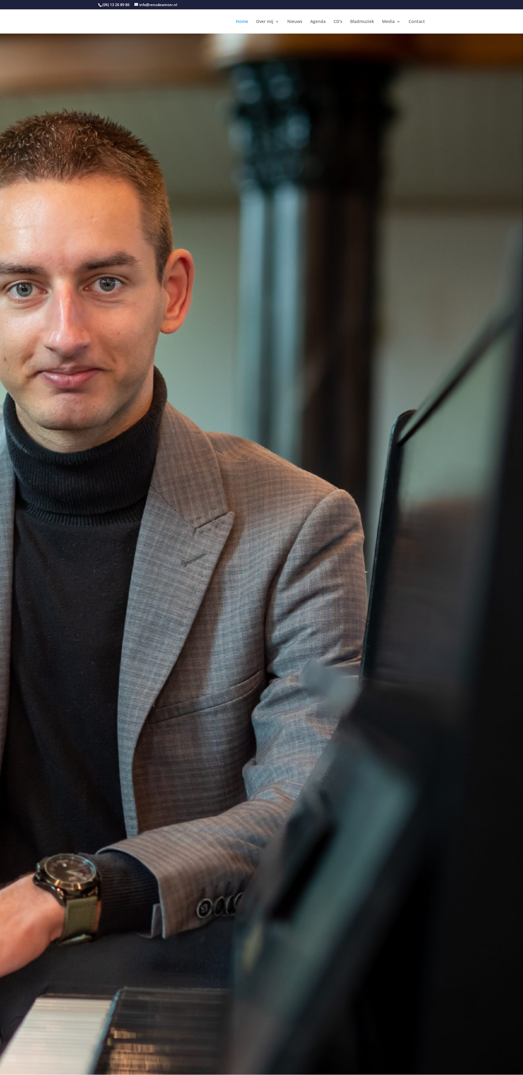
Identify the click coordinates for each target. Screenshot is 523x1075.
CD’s (338, 21)
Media (388, 21)
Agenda (318, 21)
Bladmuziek (362, 21)
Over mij (264, 21)
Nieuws (294, 21)
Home (242, 21)
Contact (417, 21)
